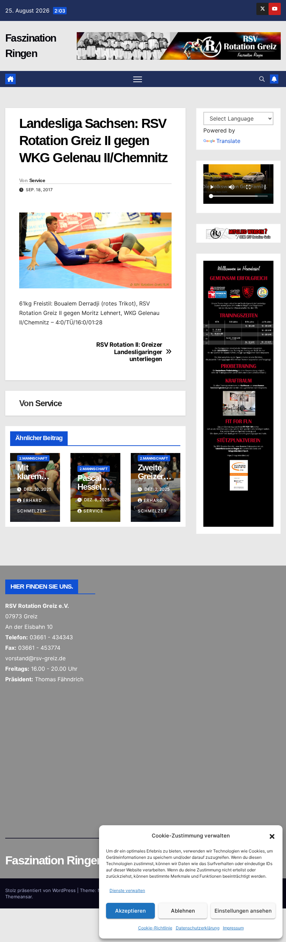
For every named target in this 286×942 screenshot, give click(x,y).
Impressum (233, 927)
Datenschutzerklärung (197, 927)
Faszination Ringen (54, 860)
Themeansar (18, 896)
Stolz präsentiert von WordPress (41, 890)
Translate (228, 140)
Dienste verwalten (127, 890)
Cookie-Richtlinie (155, 927)
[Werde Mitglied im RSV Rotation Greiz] (238, 232)
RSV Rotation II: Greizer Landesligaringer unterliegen (129, 351)
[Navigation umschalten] (137, 79)
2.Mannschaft (33, 458)
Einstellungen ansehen (243, 910)
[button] (272, 835)
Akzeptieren (130, 910)
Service (37, 180)
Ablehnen (183, 910)
